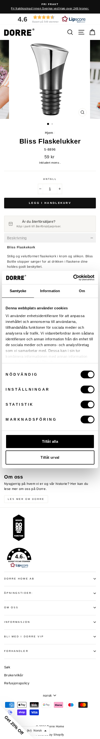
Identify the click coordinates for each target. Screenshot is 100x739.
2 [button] (52, 124)
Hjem (49, 133)
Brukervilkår (13, 675)
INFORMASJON (17, 622)
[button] (50, 19)
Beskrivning (17, 238)
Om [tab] (82, 291)
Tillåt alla (50, 441)
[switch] (87, 389)
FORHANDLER (16, 651)
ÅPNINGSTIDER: (18, 593)
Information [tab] (50, 291)
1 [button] (48, 124)
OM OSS (11, 607)
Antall (50, 179)
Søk (7, 667)
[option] (50, 6)
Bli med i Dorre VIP (24, 636)
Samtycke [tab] (18, 291)
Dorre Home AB (19, 578)
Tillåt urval (50, 457)
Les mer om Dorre (26, 499)
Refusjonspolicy (16, 683)
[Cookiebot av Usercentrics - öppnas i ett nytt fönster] (73, 277)
